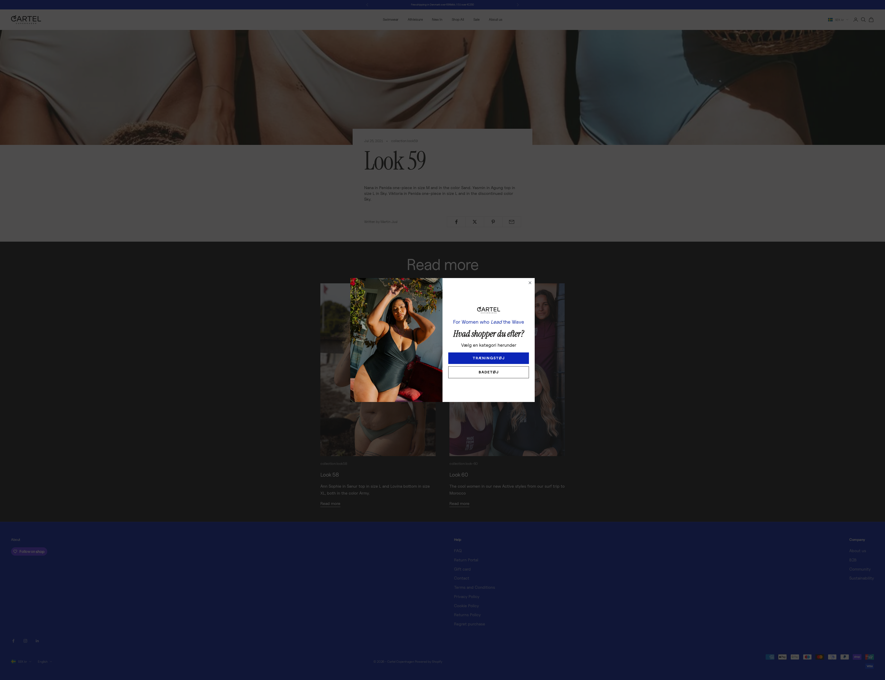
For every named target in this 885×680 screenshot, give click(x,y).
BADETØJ (489, 372)
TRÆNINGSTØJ (489, 358)
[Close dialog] (530, 283)
